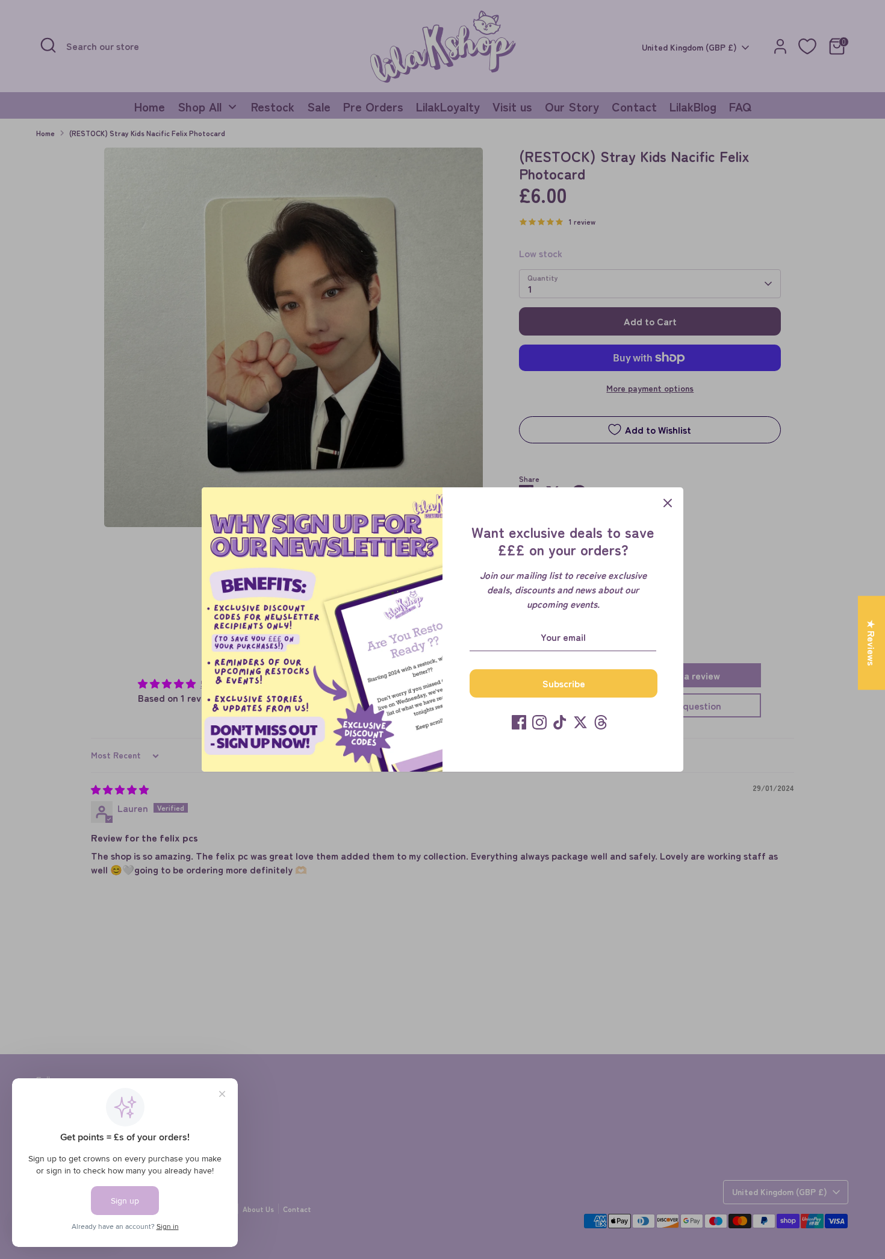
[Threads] (601, 722)
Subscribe (563, 683)
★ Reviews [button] (872, 643)
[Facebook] (519, 722)
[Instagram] (539, 722)
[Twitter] (580, 722)
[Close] (667, 503)
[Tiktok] (560, 722)
